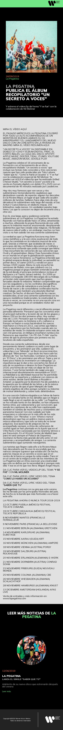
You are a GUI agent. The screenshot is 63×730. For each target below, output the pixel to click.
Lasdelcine (52, 186)
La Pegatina (12, 78)
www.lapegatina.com (14, 598)
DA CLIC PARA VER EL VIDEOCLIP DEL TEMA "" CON (31, 471)
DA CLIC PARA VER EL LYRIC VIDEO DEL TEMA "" (29, 477)
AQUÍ (24, 129)
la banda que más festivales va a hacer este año (30, 495)
